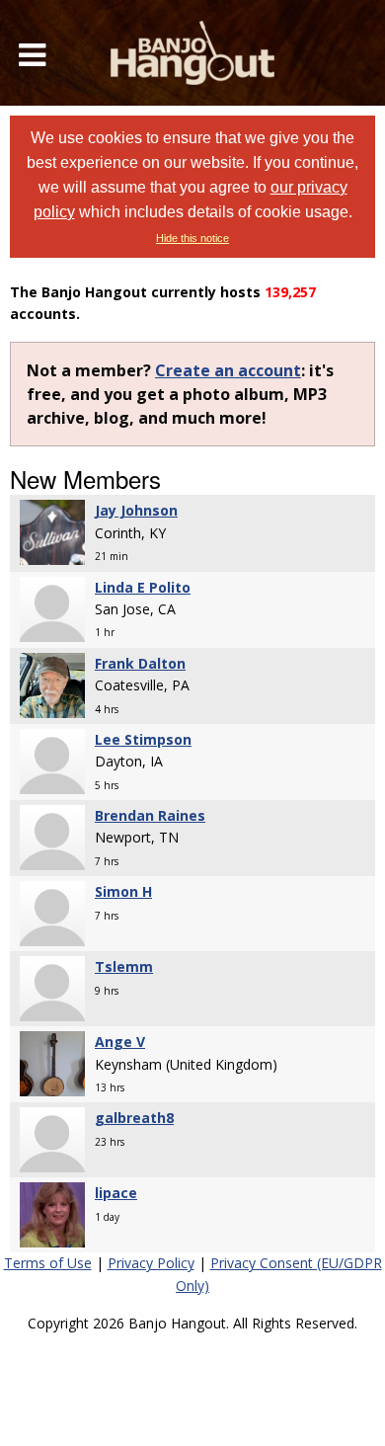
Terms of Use (48, 1262)
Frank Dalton (140, 663)
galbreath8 (134, 1117)
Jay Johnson (136, 510)
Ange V (120, 1041)
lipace (116, 1192)
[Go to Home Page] (192, 53)
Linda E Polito (143, 587)
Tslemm (124, 966)
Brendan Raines (150, 815)
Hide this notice (192, 238)
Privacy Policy (151, 1262)
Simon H (123, 891)
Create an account (228, 370)
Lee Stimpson (143, 739)
